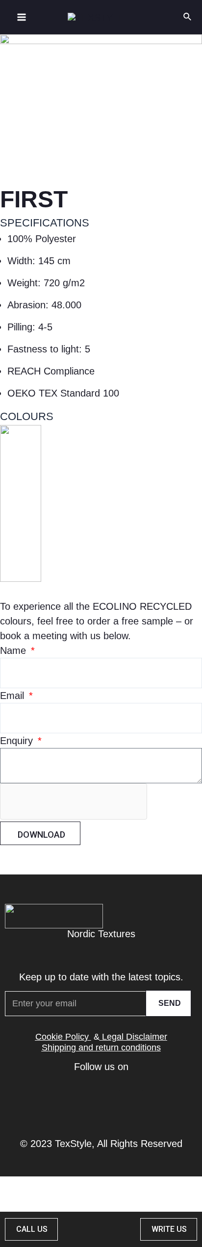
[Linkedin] (71, 1102)
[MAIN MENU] (21, 17)
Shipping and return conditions (101, 1047)
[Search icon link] (187, 17)
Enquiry (18, 740)
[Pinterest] (101, 1102)
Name (14, 650)
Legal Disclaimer (134, 1037)
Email (13, 695)
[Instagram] (131, 1102)
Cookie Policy (62, 1037)
